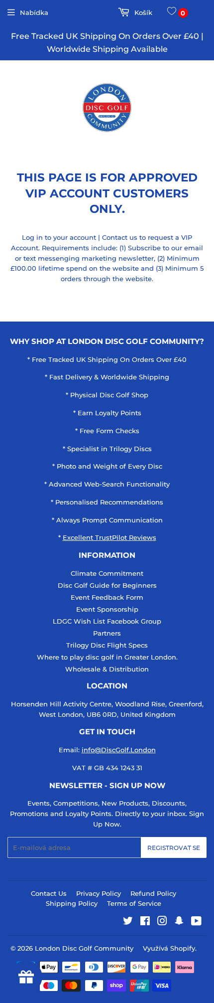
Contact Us (49, 893)
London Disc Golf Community (84, 948)
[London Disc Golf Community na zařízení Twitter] (128, 922)
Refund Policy (153, 893)
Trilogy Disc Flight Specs (107, 645)
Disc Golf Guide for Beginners (107, 585)
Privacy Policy (98, 893)
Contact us (119, 237)
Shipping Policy (72, 903)
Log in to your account (59, 237)
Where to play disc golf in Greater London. (107, 657)
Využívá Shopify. (170, 948)
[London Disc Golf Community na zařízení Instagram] (162, 922)
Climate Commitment (107, 573)
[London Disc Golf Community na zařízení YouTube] (196, 922)
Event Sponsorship (107, 609)
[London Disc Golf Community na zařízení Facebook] (145, 922)
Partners (107, 633)
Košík (142, 12)
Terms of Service (134, 903)
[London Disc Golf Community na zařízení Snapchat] (179, 922)
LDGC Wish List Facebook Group (107, 621)
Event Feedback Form (107, 597)
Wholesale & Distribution (107, 669)
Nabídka (34, 12)
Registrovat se (173, 847)
